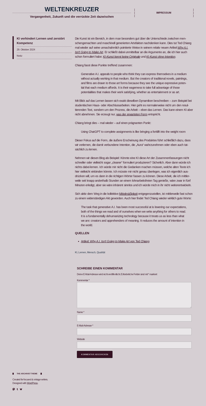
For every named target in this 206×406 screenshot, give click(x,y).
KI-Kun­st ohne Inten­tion (160, 56)
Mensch (91, 252)
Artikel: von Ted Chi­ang (115, 241)
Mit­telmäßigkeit (128, 193)
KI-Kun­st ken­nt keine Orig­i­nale (121, 56)
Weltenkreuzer (72, 9)
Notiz (19, 56)
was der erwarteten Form (131, 114)
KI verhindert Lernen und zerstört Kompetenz (41, 41)
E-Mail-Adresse (85, 325)
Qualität (101, 252)
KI (76, 252)
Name (80, 312)
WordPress (32, 383)
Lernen (82, 252)
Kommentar (83, 280)
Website (81, 339)
